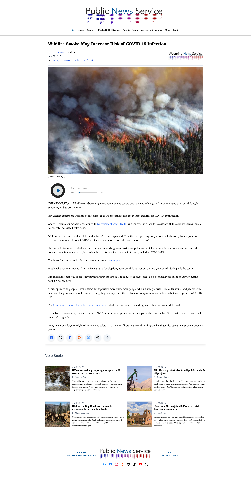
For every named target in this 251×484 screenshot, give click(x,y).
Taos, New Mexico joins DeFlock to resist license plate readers (176, 407)
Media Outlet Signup (109, 30)
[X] (146, 464)
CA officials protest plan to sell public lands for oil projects (180, 371)
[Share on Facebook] (51, 337)
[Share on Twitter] (60, 337)
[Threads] (128, 464)
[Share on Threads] (97, 337)
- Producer (64, 52)
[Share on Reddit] (79, 337)
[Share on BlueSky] (88, 337)
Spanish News (130, 30)
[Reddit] (122, 464)
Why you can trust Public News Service (73, 60)
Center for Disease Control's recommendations (79, 305)
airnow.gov (113, 260)
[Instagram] (116, 464)
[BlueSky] (104, 464)
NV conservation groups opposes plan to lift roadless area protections (96, 371)
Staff (169, 452)
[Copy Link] (107, 337)
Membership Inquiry (151, 30)
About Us (81, 452)
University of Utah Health (112, 224)
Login (176, 30)
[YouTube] (140, 464)
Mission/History (170, 455)
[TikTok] (134, 464)
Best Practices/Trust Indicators (81, 455)
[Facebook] (110, 464)
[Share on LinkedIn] (69, 337)
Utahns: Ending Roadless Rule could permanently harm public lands (92, 407)
